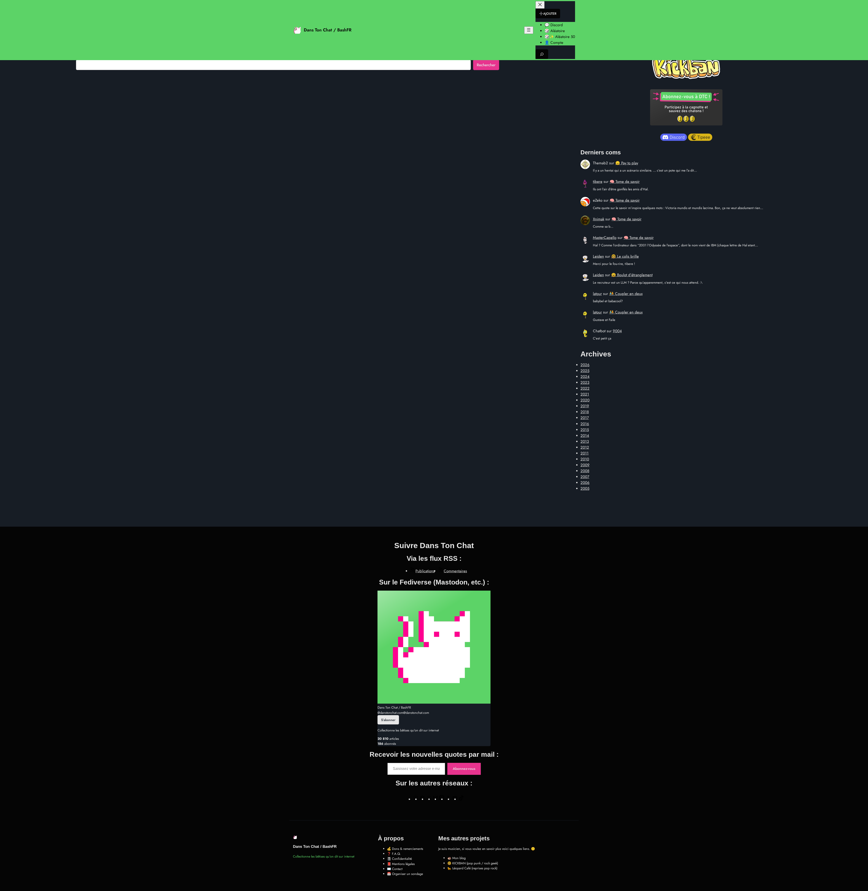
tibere (597, 181)
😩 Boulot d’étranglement (632, 275)
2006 (585, 482)
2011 (584, 453)
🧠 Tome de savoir (625, 181)
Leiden (598, 256)
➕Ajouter (548, 13)
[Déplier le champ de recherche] (541, 54)
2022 (585, 388)
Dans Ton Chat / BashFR (327, 30)
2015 (584, 429)
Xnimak (598, 219)
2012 (584, 447)
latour (597, 293)
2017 (584, 417)
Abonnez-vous (464, 768)
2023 (584, 382)
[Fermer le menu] (540, 5)
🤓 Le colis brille (625, 256)
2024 (585, 376)
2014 (584, 435)
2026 (585, 365)
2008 (584, 471)
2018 (584, 412)
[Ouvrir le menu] (528, 30)
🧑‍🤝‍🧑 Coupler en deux (626, 293)
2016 (584, 424)
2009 (585, 465)
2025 (584, 370)
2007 (584, 476)
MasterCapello (604, 237)
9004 (617, 331)
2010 (584, 459)
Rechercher (486, 65)
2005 (584, 488)
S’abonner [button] (388, 720)
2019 (584, 406)
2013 (584, 441)
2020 (585, 400)
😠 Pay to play (626, 163)
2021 (584, 394)
